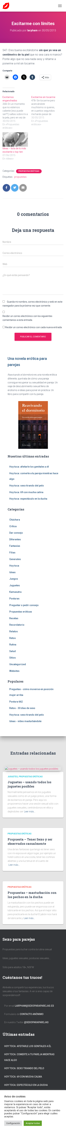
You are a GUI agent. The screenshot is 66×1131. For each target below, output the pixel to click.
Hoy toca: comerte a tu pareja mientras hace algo (29, 1057)
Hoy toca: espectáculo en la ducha (28, 498)
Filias (12, 552)
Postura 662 (16, 701)
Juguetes (14, 585)
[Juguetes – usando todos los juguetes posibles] (31, 768)
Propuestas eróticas (28, 171)
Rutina (12, 644)
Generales (15, 559)
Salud (12, 651)
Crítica (13, 526)
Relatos (13, 631)
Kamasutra (15, 592)
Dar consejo (16, 532)
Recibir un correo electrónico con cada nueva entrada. (33, 327)
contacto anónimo (31, 1014)
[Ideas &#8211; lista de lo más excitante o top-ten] (15, 139)
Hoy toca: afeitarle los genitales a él (29, 466)
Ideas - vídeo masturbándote (25, 721)
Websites (14, 671)
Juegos (13, 578)
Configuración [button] (13, 1123)
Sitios (12, 657)
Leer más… (29, 811)
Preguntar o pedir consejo (24, 605)
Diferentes (15, 539)
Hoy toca (14, 565)
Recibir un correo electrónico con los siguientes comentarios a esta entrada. (27, 318)
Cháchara (14, 519)
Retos (12, 638)
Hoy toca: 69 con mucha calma (26, 492)
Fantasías (14, 546)
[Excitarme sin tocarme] (45, 110)
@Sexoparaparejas (36, 1022)
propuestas (20, 176)
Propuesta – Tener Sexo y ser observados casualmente (30, 841)
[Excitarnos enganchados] (17, 112)
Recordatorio (16, 624)
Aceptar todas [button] (33, 1123)
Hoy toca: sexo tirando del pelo (26, 485)
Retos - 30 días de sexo (22, 708)
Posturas (14, 598)
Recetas (13, 618)
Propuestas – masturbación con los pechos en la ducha (32, 895)
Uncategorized (17, 664)
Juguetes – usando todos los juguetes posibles (29, 784)
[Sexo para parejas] (7, 5)
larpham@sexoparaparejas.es (34, 1005)
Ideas (12, 572)
